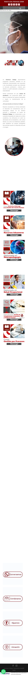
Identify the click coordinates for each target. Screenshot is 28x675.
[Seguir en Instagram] (14, 4)
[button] (3, 671)
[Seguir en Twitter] (11, 4)
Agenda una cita (10, 43)
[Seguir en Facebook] (9, 4)
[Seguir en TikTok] (19, 4)
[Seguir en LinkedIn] (16, 4)
